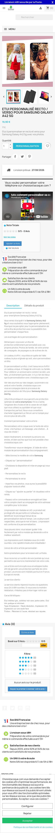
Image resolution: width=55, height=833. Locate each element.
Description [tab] (12, 305)
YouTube (20, 708)
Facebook (4, 708)
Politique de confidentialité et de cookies (33, 827)
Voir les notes (10, 237)
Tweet (22, 156)
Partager (15, 156)
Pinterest (29, 156)
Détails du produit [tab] (34, 305)
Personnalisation (27, 146)
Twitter (12, 708)
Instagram (28, 708)
